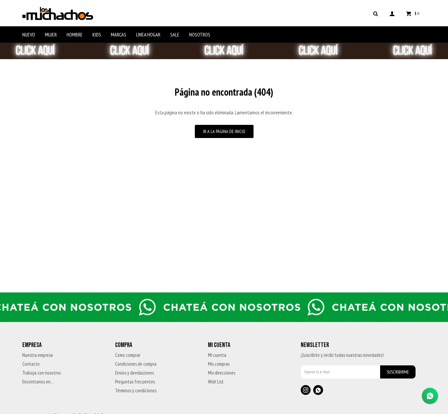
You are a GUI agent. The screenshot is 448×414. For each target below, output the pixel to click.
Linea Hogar (148, 34)
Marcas (118, 34)
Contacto (31, 364)
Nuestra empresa (37, 355)
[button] (376, 13)
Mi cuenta (217, 355)
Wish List (216, 382)
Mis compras (219, 364)
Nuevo (28, 34)
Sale (174, 34)
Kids (96, 34)
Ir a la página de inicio (224, 131)
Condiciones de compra (135, 364)
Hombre (75, 34)
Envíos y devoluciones (134, 373)
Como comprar (127, 355)
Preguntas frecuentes (135, 382)
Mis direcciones (221, 373)
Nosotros (199, 34)
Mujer (51, 34)
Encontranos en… (38, 382)
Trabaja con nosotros (41, 373)
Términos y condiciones (135, 390)
